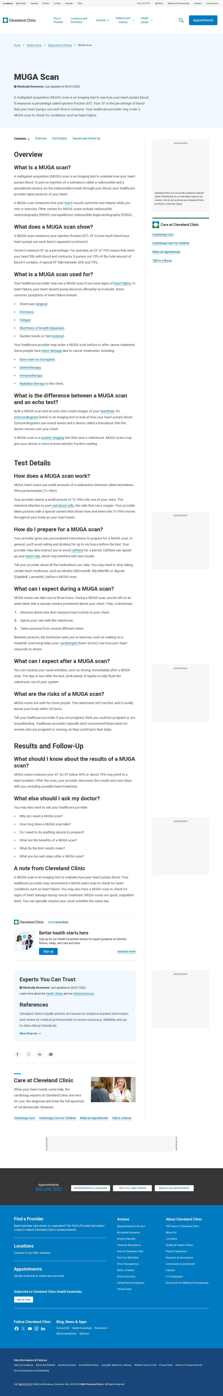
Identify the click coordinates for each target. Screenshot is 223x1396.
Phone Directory (126, 1276)
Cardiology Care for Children (170, 243)
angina (41, 304)
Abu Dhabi (21, 3)
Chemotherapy (30, 367)
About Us (171, 1232)
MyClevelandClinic (66, 1333)
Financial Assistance (129, 1245)
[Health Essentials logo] (58, 922)
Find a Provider (58, 20)
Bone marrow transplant (37, 359)
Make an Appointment (166, 251)
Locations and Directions (79, 20)
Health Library (34, 45)
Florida (46, 3)
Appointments (203, 20)
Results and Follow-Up (86, 138)
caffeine (77, 550)
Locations (171, 1238)
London (57, 3)
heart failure (122, 283)
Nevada (69, 3)
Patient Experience (176, 1251)
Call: (23, 1384)
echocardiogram (26, 417)
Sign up (48, 951)
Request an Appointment (174, 1188)
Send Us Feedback (23, 1365)
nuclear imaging (52, 438)
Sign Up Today (23, 1299)
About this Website (45, 1365)
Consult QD (62, 1328)
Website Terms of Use (145, 1365)
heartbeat (107, 411)
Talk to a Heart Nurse (132, 1188)
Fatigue (25, 320)
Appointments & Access (131, 1226)
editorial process (83, 993)
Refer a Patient (125, 1270)
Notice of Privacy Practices (188, 1365)
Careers (198, 3)
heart (68, 203)
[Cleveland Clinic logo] (29, 922)
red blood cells (63, 505)
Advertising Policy (67, 1365)
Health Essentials (82, 1328)
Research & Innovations (179, 1257)
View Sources (29, 1033)
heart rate (33, 556)
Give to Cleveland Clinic (130, 1251)
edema (58, 336)
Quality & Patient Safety (179, 1245)
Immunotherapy (31, 376)
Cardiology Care (162, 234)
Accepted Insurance (128, 1232)
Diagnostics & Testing (60, 45)
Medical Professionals (178, 3)
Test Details (59, 138)
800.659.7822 (49, 1189)
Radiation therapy (32, 384)
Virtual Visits (124, 1289)
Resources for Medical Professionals (187, 1282)
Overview (41, 138)
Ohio (80, 3)
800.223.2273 (143, 3)
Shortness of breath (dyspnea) (42, 328)
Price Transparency (128, 1264)
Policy (179, 203)
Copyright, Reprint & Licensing (116, 1365)
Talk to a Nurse (162, 260)
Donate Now (212, 3)
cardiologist (68, 643)
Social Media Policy (88, 1365)
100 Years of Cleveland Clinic (182, 1226)
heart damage (52, 351)
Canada (34, 3)
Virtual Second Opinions (130, 1282)
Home (17, 45)
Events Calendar (126, 1238)
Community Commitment (180, 1264)
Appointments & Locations (90, 1188)
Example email (127, 951)
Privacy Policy (166, 1365)
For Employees (174, 1276)
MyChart (159, 3)
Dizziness (27, 312)
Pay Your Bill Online (128, 1257)
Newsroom (101, 1328)
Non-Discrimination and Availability (31, 1370)
